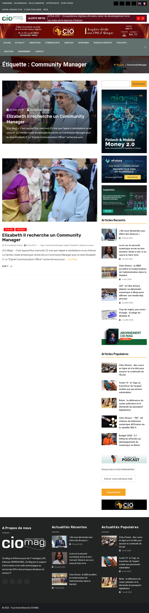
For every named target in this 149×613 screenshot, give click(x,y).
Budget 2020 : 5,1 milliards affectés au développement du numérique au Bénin (130, 440)
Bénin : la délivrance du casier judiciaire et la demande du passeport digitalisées (131, 405)
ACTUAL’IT (20, 43)
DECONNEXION (20, 3)
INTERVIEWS (83, 43)
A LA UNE (9, 230)
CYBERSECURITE (52, 43)
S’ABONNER (7, 3)
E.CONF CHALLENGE (32, 9)
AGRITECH (68, 43)
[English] (140, 3)
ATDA (45, 9)
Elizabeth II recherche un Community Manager (41, 237)
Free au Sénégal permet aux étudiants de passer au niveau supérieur (85, 16)
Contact (39, 51)
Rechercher (139, 83)
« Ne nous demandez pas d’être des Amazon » (132, 232)
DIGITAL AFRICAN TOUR (12, 9)
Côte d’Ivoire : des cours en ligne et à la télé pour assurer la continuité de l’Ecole (131, 370)
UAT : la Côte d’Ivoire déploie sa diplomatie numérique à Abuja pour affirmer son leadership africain (131, 292)
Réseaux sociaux (86, 245)
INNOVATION (34, 43)
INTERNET (21, 230)
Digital (66, 245)
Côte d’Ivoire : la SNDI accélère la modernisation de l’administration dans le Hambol (132, 270)
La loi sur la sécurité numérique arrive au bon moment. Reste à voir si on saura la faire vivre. (132, 250)
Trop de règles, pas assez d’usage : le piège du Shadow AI (132, 312)
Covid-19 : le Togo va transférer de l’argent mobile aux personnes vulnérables (130, 387)
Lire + (5, 266)
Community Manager (53, 245)
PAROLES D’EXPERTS (103, 43)
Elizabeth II (74, 245)
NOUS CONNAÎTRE (36, 3)
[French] (144, 3)
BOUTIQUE (8, 51)
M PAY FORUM (67, 3)
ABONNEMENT (24, 51)
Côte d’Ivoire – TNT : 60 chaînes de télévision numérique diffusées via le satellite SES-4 (131, 423)
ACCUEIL (7, 43)
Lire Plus (72, 259)
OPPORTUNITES (52, 3)
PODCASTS (122, 43)
